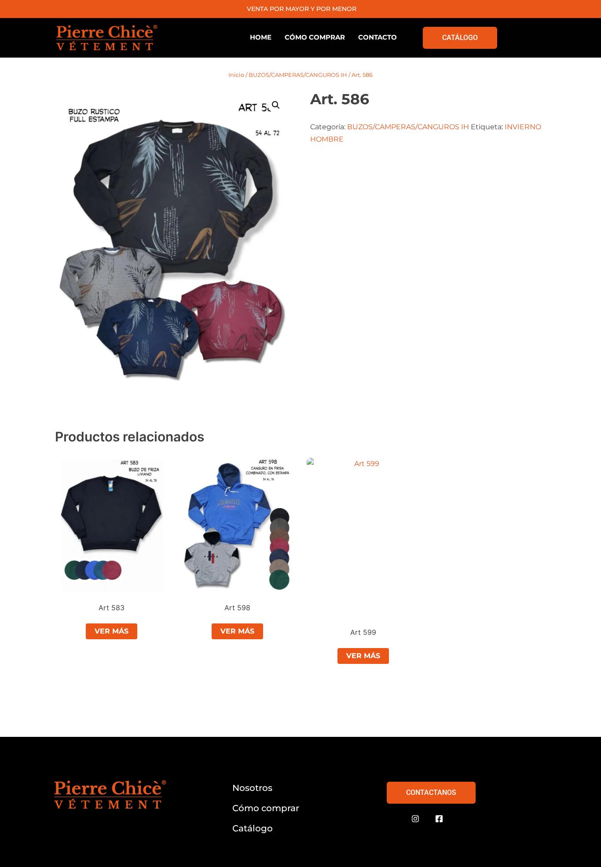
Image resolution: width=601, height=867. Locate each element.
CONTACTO (377, 37)
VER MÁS (111, 631)
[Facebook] (439, 819)
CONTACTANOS (431, 792)
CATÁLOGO (460, 37)
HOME (260, 37)
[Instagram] (415, 819)
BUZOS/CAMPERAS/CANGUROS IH (298, 74)
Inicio (236, 74)
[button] (276, 105)
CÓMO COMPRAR (315, 37)
